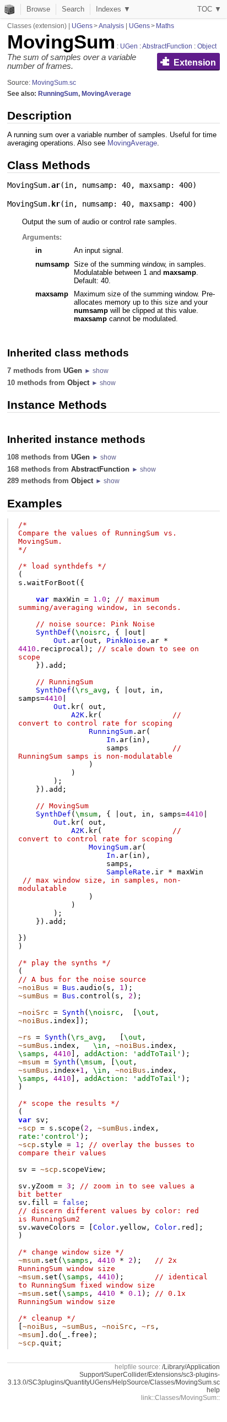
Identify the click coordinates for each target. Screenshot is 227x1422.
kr (55, 203)
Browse (38, 9)
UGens (82, 26)
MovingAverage (106, 94)
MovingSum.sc (54, 82)
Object (207, 46)
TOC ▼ (209, 9)
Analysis (111, 26)
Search (73, 9)
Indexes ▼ (113, 9)
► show (96, 371)
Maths (165, 26)
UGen (129, 46)
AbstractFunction (167, 46)
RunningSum (58, 94)
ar (55, 185)
